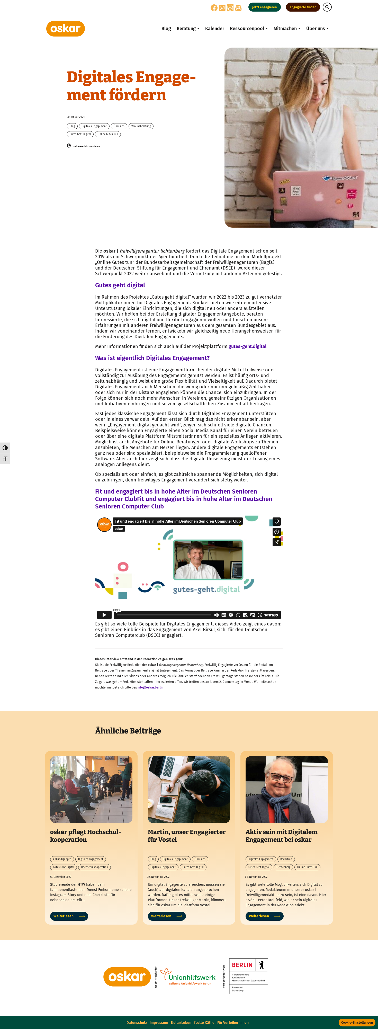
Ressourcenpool (247, 28)
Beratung (186, 28)
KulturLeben (181, 1023)
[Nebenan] (230, 7)
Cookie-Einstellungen (357, 1022)
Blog (166, 28)
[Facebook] (214, 9)
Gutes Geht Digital (80, 134)
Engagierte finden (303, 7)
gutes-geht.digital (248, 346)
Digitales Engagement (94, 126)
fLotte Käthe (204, 1023)
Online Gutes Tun (108, 134)
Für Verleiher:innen (233, 1023)
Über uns (315, 28)
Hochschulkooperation (94, 867)
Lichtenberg (283, 867)
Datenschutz (137, 1023)
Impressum (159, 1023)
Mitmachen (285, 28)
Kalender (214, 28)
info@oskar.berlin (150, 687)
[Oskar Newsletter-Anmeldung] (238, 8)
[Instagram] (222, 9)
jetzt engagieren (264, 7)
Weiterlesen (63, 916)
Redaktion (286, 859)
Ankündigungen (62, 859)
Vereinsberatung (141, 126)
